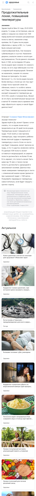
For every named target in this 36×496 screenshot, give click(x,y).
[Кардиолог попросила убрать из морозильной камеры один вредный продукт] (18, 378)
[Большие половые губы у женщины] (18, 345)
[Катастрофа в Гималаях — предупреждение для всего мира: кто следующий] (18, 313)
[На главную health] (13, 2)
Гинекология (17, 9)
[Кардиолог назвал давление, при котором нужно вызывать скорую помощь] (18, 281)
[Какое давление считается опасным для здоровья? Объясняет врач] (18, 249)
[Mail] (7, 2)
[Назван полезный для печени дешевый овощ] (18, 474)
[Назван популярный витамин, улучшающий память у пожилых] (18, 442)
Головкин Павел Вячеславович (22, 117)
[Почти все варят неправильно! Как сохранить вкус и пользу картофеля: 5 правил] (18, 410)
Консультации (6, 9)
